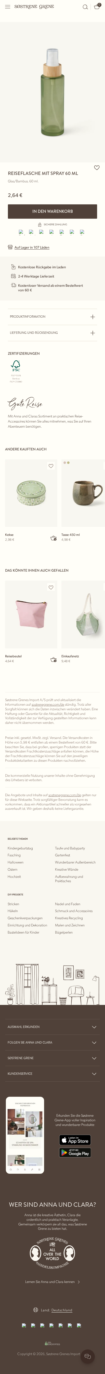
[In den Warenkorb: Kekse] (54, 538)
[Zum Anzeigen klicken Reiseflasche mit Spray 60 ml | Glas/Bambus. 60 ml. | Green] (52, 92)
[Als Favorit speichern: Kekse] (51, 466)
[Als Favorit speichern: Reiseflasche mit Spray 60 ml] (97, 167)
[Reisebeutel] (31, 614)
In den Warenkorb (52, 211)
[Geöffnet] (8, 7)
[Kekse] (31, 493)
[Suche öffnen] (85, 7)
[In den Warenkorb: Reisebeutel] (54, 659)
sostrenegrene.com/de (48, 704)
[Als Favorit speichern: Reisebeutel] (51, 587)
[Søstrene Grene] (34, 6)
